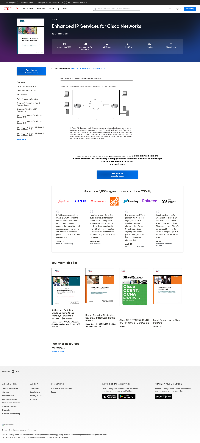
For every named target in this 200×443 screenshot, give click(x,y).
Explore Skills (27, 9)
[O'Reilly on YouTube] (17, 371)
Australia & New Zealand (61, 388)
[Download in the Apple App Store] (109, 398)
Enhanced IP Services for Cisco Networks (88, 68)
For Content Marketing (76, 3)
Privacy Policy (35, 395)
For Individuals (57, 3)
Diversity (6, 410)
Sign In (178, 9)
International (57, 383)
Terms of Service (8, 437)
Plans (169, 9)
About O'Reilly (9, 383)
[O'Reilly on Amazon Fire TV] (163, 398)
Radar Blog (54, 9)
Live (65, 9)
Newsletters (35, 392)
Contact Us (34, 388)
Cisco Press (171, 47)
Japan (53, 392)
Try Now (189, 9)
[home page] (11, 8)
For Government (27, 3)
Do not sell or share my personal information (18, 430)
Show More (21, 139)
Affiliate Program (9, 406)
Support (34, 383)
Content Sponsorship (11, 413)
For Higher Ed (43, 3)
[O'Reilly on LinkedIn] (13, 371)
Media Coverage (9, 399)
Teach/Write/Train (10, 388)
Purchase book (58, 351)
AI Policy (33, 399)
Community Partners (11, 403)
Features (41, 9)
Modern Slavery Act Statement (58, 437)
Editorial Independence (36, 437)
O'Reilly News (8, 395)
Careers (5, 392)
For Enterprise (11, 3)
